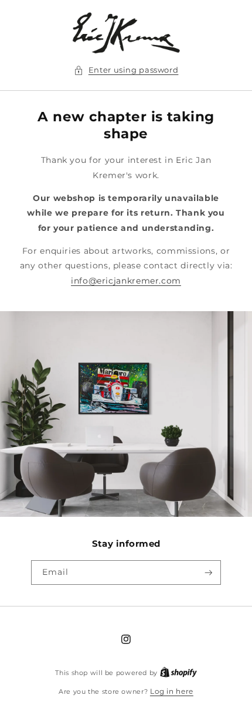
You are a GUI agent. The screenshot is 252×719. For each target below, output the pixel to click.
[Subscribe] (208, 572)
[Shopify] (178, 673)
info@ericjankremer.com (126, 280)
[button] (126, 70)
